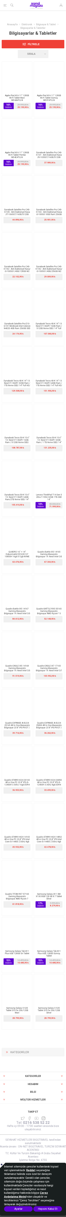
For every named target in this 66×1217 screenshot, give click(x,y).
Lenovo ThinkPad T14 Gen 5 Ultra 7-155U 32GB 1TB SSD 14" (49, 497)
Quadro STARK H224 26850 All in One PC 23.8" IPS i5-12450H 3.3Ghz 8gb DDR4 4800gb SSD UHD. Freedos (49, 783)
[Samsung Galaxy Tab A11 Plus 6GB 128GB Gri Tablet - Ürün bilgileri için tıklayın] (17, 932)
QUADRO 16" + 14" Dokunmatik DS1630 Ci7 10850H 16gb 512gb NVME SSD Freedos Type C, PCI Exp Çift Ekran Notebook (17, 556)
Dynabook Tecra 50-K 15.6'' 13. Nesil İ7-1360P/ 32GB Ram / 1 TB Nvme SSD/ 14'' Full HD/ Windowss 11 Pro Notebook (49, 442)
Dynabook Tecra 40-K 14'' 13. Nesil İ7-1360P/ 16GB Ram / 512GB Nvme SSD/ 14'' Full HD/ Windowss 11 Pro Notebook (49, 328)
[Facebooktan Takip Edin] (29, 1118)
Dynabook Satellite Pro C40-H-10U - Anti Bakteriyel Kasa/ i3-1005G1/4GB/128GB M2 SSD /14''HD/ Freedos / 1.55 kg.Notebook (17, 271)
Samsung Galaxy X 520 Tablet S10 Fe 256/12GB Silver (49, 1010)
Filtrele (34, 44)
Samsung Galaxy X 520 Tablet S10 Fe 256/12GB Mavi (17, 1010)
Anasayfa (12, 24)
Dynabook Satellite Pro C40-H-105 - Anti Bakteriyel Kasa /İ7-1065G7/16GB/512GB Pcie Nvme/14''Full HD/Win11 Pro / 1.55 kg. (17, 214)
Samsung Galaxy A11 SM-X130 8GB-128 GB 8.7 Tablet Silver (49, 896)
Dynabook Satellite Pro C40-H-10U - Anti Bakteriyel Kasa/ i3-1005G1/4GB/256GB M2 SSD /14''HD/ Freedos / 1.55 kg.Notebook (49, 271)
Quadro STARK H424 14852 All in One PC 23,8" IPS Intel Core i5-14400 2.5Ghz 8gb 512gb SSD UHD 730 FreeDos (49, 840)
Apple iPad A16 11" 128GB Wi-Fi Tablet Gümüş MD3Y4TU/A (49, 97)
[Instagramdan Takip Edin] (36, 1118)
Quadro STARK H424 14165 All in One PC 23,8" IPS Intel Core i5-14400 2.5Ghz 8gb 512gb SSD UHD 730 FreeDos (17, 840)
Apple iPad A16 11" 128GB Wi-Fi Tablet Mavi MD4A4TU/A (17, 97)
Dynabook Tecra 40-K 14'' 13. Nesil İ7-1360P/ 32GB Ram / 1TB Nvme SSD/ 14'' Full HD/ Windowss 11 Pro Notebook (17, 384)
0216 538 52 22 (36, 1123)
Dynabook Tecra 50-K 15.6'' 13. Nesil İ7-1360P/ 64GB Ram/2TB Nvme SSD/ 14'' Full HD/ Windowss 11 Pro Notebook (17, 499)
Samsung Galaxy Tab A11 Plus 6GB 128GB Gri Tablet (17, 952)
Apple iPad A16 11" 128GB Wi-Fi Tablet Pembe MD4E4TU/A (17, 154)
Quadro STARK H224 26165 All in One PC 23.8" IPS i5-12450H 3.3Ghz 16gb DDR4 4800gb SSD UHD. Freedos (17, 783)
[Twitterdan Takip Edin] (22, 1118)
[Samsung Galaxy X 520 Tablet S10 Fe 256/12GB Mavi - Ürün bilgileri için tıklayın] (17, 989)
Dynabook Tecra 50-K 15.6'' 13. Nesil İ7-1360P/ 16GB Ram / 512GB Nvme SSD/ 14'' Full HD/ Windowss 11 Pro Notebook (17, 442)
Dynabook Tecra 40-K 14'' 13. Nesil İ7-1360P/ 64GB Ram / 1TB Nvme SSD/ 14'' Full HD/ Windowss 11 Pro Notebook (49, 384)
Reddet (30, 1170)
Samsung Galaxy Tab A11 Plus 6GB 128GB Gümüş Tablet (49, 953)
